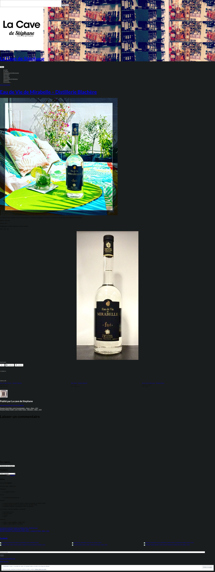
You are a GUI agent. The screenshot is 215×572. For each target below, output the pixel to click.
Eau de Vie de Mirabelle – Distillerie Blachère (48, 92)
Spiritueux (6, 80)
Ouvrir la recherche (5, 85)
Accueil (5, 70)
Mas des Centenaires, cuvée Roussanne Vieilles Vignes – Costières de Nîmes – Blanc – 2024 (24, 531)
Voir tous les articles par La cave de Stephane (12, 405)
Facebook (3, 538)
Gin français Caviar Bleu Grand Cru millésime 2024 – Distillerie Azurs (19, 528)
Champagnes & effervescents (11, 73)
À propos (5, 71)
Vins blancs (6, 74)
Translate (12, 475)
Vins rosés (6, 76)
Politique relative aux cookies (40, 569)
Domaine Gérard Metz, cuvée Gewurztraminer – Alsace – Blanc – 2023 (19, 408)
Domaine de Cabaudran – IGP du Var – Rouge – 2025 (14, 529)
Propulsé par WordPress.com (7, 558)
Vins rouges (6, 77)
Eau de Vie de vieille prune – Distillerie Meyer (153, 383)
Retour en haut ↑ (4, 561)
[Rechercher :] (31, 5)
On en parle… (7, 82)
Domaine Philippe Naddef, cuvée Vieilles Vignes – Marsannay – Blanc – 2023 (21, 409)
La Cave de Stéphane (22, 58)
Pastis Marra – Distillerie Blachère (79, 383)
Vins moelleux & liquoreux (10, 79)
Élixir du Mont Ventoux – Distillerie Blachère (11, 383)
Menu (2, 67)
